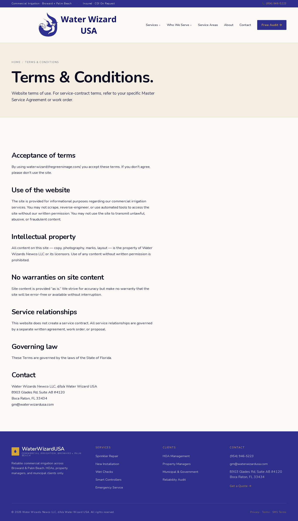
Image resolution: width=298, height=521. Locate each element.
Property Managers (177, 464)
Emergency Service (109, 487)
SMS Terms (279, 512)
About (228, 25)
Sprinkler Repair (107, 456)
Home (16, 62)
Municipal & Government (180, 472)
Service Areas (208, 25)
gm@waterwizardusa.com (33, 404)
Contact (245, 25)
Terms (266, 512)
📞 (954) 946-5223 (274, 3)
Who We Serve (178, 25)
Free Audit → (272, 25)
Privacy (255, 512)
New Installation (107, 464)
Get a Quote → (241, 486)
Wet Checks (104, 472)
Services (152, 25)
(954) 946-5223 (242, 456)
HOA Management (176, 456)
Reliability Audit (174, 479)
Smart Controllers (109, 479)
